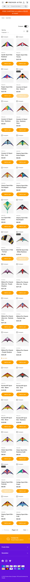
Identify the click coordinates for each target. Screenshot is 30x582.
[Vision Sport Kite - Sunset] (7, 440)
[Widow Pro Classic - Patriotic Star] (22, 306)
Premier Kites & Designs (10, 576)
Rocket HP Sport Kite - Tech (21, 386)
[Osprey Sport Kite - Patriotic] (7, 472)
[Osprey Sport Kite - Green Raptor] (22, 143)
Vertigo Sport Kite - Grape (22, 483)
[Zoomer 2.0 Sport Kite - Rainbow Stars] (22, 109)
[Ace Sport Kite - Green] (7, 207)
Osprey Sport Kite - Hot (7, 515)
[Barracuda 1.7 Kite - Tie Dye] (7, 239)
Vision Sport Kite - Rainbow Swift (22, 451)
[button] (27, 2)
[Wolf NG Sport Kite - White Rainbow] (22, 239)
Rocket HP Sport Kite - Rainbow (21, 419)
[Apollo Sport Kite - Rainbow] (7, 44)
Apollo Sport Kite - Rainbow (7, 55)
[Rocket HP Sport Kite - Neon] (7, 407)
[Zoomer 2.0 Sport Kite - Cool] (7, 143)
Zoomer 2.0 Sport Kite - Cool (6, 154)
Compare (20, 26)
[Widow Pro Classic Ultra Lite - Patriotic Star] (7, 306)
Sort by (4, 30)
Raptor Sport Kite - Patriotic (7, 88)
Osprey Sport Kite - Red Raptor (22, 218)
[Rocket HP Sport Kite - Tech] (22, 375)
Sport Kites (8, 18)
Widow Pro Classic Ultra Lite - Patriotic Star (7, 318)
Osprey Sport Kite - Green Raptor (22, 154)
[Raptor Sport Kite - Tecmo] (22, 44)
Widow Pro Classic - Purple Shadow (7, 351)
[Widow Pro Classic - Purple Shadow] (7, 340)
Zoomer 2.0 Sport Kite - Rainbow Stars (21, 121)
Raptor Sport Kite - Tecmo (22, 56)
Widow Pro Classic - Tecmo (22, 351)
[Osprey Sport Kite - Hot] (7, 504)
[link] (6, 530)
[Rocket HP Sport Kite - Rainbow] (22, 407)
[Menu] (2, 2)
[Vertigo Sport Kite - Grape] (22, 472)
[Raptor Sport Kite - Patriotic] (7, 77)
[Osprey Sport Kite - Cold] (22, 504)
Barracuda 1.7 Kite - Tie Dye (7, 251)
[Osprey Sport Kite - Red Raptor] (22, 207)
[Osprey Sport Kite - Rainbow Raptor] (22, 175)
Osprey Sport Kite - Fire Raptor (7, 186)
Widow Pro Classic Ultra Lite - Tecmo (22, 283)
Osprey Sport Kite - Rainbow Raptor (22, 186)
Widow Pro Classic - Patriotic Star (22, 317)
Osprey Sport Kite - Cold (22, 515)
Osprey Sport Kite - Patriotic (7, 483)
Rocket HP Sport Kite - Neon (6, 418)
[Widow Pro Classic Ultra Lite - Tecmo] (22, 272)
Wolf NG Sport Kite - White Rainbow (22, 251)
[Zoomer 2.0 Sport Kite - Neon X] (22, 77)
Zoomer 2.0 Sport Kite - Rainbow (6, 120)
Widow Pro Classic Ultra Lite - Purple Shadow (7, 284)
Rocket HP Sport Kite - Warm (6, 386)
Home (3, 18)
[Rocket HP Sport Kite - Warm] (7, 375)
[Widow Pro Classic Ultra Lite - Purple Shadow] (7, 272)
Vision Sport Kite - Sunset (7, 451)
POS (18, 576)
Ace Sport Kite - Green (6, 218)
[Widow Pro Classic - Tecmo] (22, 340)
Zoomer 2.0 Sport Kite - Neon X (21, 88)
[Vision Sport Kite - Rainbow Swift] (22, 440)
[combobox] (15, 6)
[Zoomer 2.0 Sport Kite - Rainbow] (7, 109)
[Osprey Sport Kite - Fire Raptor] (7, 175)
